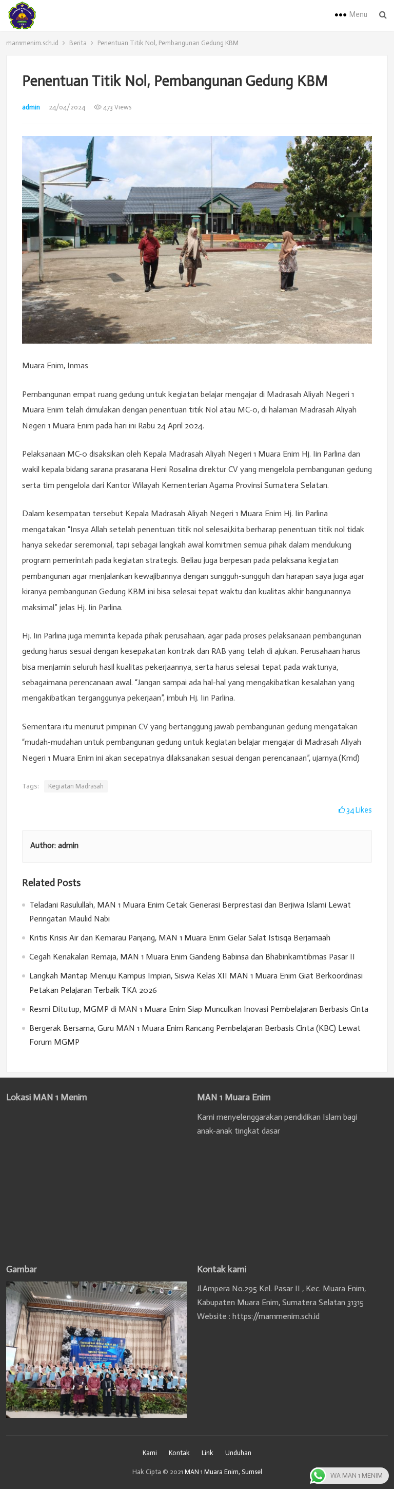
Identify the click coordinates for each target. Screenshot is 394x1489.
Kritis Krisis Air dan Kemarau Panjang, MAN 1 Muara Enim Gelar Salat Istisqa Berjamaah (179, 938)
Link (207, 1453)
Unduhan (238, 1453)
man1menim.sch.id (32, 43)
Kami (150, 1453)
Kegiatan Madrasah (76, 786)
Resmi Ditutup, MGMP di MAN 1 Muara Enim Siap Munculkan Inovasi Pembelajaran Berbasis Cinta (198, 1009)
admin (31, 107)
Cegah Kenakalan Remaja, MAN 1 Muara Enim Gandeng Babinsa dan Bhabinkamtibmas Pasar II (192, 957)
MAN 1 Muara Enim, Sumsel (223, 1472)
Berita (78, 43)
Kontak (179, 1453)
